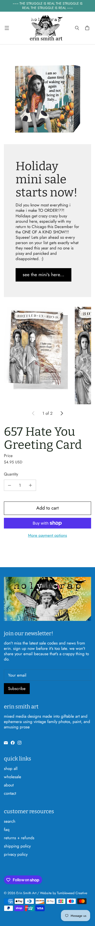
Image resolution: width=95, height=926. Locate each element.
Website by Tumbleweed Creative (63, 893)
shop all (11, 768)
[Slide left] (33, 413)
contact (10, 793)
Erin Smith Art (26, 893)
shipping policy (17, 846)
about (9, 785)
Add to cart (47, 508)
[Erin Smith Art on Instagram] (19, 742)
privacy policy (16, 854)
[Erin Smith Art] (46, 28)
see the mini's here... (43, 274)
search (9, 821)
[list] (47, 355)
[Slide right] (62, 413)
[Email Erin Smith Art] (5, 742)
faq (7, 829)
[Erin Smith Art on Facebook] (12, 742)
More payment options (47, 535)
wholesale (12, 777)
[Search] (77, 28)
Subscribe (17, 688)
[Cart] (88, 28)
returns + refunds (19, 838)
